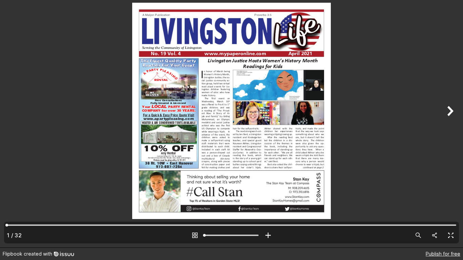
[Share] (434, 235)
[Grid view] (195, 235)
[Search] (418, 235)
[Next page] (449, 123)
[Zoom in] (268, 235)
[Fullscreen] (451, 235)
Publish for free (443, 254)
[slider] (231, 235)
